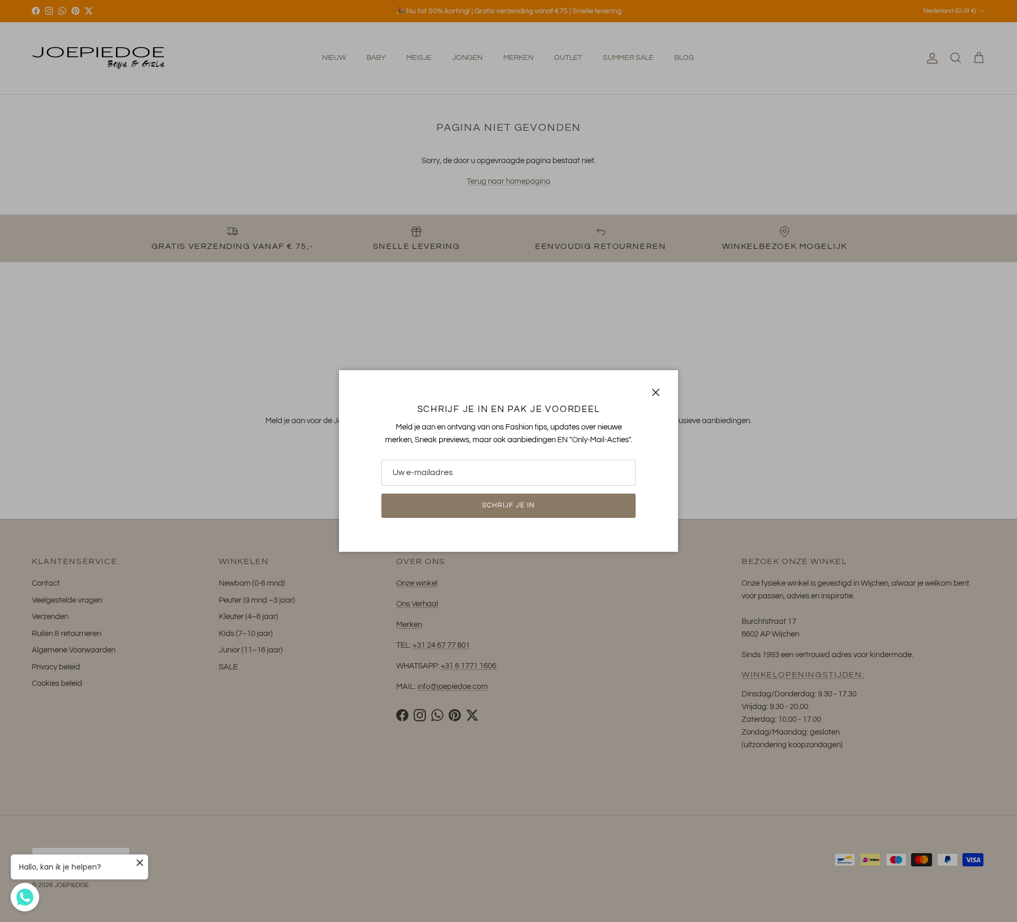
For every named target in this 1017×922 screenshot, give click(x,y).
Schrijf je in (509, 505)
